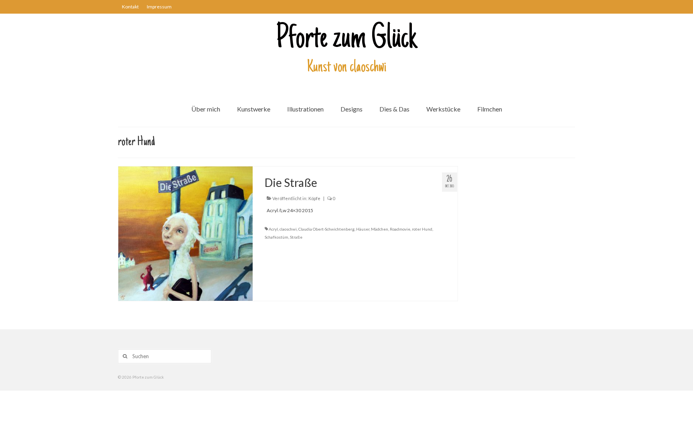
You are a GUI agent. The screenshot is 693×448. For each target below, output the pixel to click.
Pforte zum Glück (346, 40)
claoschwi (288, 229)
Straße (296, 237)
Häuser (362, 229)
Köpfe (314, 198)
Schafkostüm (276, 237)
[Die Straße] (185, 233)
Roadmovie (400, 229)
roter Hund (422, 229)
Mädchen (379, 229)
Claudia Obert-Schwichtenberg (326, 229)
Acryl (273, 229)
